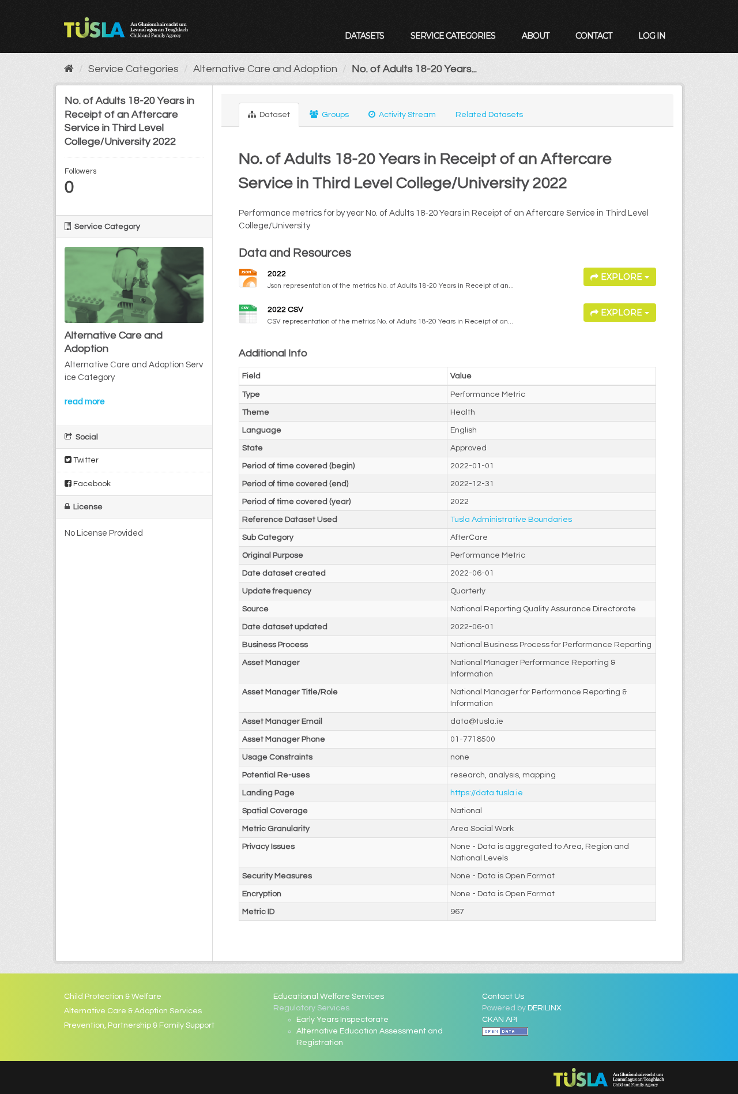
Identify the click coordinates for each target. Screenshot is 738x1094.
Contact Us (503, 997)
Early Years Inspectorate (342, 1020)
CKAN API (499, 1020)
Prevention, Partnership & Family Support (139, 1025)
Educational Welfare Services (328, 997)
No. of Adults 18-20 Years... (414, 68)
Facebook (91, 484)
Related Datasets (489, 115)
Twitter (85, 460)
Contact (593, 36)
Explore (621, 277)
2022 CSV (285, 310)
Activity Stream (406, 115)
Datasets (364, 36)
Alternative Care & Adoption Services (133, 1011)
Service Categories (453, 36)
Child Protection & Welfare (112, 997)
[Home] (69, 68)
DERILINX (545, 1008)
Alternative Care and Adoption (265, 68)
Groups (334, 115)
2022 (277, 274)
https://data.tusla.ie (486, 793)
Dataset (274, 115)
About (535, 36)
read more (85, 401)
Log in (651, 36)
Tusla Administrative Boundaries (511, 520)
